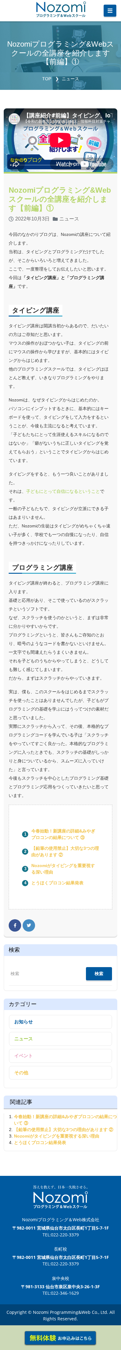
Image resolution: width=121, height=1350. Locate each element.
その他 (21, 1072)
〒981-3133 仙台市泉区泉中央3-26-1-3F (60, 1286)
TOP (46, 78)
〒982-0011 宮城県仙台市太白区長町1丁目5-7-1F (60, 1228)
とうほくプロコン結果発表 (57, 882)
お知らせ (23, 1021)
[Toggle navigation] (110, 11)
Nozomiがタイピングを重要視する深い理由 (56, 1136)
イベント (23, 1055)
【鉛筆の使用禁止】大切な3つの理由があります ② (63, 1129)
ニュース (70, 78)
